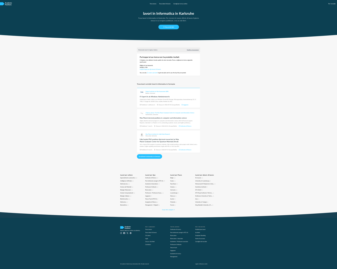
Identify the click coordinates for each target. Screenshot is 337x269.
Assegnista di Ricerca (151, 202)
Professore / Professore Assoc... (154, 193)
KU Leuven (199, 178)
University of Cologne (201, 202)
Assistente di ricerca (175, 253)
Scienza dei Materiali (126, 187)
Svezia (173, 181)
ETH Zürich (199, 190)
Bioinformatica (125, 199)
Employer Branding (200, 235)
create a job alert (152, 73)
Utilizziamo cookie (203, 264)
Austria (172, 199)
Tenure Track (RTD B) (151, 199)
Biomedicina (124, 205)
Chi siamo (148, 235)
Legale (196, 264)
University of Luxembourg (203, 181)
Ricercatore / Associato (176, 238)
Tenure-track (173, 247)
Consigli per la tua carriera (180, 4)
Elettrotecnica (125, 184)
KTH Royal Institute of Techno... (204, 193)
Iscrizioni (197, 232)
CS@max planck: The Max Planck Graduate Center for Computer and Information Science (170, 113)
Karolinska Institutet (201, 187)
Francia (173, 205)
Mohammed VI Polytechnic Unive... (205, 184)
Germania (152, 93)
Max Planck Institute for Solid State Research (158, 134)
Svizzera (173, 187)
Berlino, (148, 93)
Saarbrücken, (149, 114)
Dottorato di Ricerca (185, 126)
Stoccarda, (149, 136)
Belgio (172, 178)
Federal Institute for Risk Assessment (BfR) (157, 91)
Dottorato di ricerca (175, 229)
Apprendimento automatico (128, 178)
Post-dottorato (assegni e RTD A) (155, 181)
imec (197, 199)
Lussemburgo (174, 193)
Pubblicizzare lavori (200, 229)
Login (146, 238)
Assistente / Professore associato (179, 241)
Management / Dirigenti (152, 205)
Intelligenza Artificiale (127, 181)
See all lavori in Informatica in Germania (149, 156)
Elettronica (124, 202)
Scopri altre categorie (168, 210)
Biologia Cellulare (125, 196)
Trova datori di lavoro (165, 4)
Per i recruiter (332, 4)
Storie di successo (200, 238)
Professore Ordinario (151, 187)
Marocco (173, 196)
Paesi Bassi (174, 184)
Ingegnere (185, 105)
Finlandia (173, 202)
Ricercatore (149, 190)
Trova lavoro (153, 4)
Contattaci (148, 244)
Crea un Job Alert (169, 27)
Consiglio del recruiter (201, 241)
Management (173, 256)
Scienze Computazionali (127, 193)
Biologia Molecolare (126, 190)
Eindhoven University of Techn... (204, 196)
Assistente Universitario (152, 184)
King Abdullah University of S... (204, 205)
